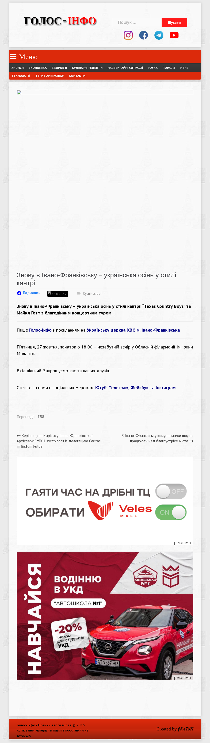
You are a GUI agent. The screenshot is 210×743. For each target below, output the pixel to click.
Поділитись (31, 293)
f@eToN (185, 728)
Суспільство (92, 293)
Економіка (38, 68)
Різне (184, 68)
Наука (153, 68)
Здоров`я (59, 68)
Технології (21, 76)
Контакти (77, 76)
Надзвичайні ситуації (125, 68)
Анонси (18, 68)
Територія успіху (49, 76)
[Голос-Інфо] (60, 20)
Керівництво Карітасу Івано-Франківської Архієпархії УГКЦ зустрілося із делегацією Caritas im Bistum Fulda (59, 441)
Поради (169, 68)
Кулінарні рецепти (87, 68)
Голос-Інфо (40, 330)
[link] (133, 330)
